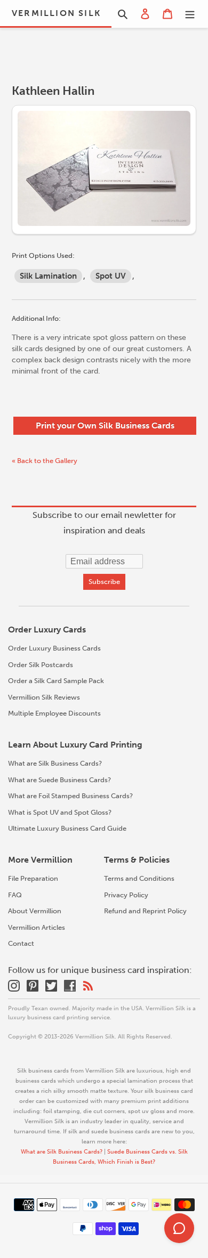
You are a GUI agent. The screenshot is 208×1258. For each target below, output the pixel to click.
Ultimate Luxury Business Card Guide (67, 828)
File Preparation (33, 878)
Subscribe (104, 582)
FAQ (15, 895)
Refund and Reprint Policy (145, 911)
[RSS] (88, 985)
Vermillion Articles (36, 927)
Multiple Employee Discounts (54, 713)
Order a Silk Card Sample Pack (56, 681)
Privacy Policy (126, 895)
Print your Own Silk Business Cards (105, 425)
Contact (21, 943)
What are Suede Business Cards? (59, 780)
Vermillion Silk (56, 13)
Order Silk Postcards (40, 665)
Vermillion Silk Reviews (44, 697)
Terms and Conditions (139, 878)
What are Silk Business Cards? (55, 763)
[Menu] (190, 14)
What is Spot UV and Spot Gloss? (59, 812)
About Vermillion (34, 911)
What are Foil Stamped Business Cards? (70, 796)
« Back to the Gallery (44, 461)
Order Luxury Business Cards (54, 648)
